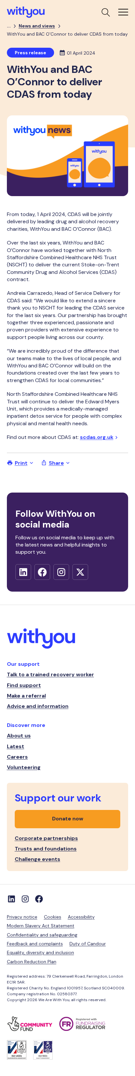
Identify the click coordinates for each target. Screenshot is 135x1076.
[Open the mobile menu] (123, 12)
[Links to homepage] (67, 639)
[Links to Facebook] (39, 898)
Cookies (52, 917)
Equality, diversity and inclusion (40, 952)
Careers (17, 756)
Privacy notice (22, 917)
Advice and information (37, 706)
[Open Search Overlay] (105, 12)
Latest (15, 746)
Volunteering (24, 767)
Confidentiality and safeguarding (42, 935)
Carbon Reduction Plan (31, 962)
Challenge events (37, 859)
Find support (24, 685)
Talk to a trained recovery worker (50, 674)
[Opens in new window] (23, 572)
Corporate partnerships (46, 838)
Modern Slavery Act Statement (40, 926)
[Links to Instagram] (25, 898)
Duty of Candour (87, 944)
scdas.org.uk (96, 437)
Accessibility (81, 917)
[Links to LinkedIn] (11, 898)
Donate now (67, 818)
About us (19, 735)
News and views (37, 26)
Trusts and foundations (46, 848)
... (9, 26)
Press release (30, 53)
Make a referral (26, 695)
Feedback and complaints (35, 944)
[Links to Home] (26, 12)
